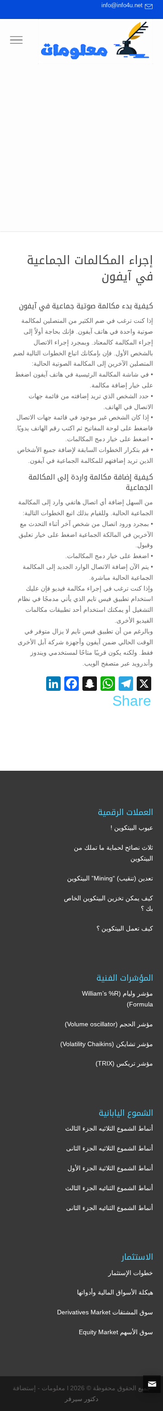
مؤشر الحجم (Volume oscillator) (109, 1024)
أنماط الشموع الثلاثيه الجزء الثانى (109, 1148)
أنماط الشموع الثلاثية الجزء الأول (110, 1168)
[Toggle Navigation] (16, 41)
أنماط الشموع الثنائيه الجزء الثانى (109, 1207)
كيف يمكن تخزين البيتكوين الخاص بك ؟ (108, 903)
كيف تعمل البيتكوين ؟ (124, 928)
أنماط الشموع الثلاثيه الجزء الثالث (109, 1128)
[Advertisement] (81, 150)
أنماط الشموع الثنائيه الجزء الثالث (109, 1188)
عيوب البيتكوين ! (131, 827)
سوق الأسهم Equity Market (116, 1332)
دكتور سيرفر (81, 1398)
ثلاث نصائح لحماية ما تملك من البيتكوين (113, 853)
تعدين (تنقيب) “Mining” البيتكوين (110, 878)
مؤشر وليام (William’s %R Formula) (117, 999)
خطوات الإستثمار (130, 1272)
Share (131, 701)
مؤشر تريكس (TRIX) (124, 1063)
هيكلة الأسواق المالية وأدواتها (115, 1292)
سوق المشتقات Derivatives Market (105, 1312)
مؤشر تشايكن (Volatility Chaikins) (106, 1044)
